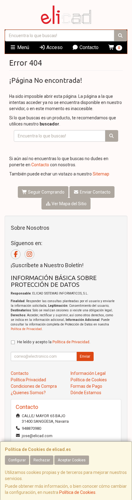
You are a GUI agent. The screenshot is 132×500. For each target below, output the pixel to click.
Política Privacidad (28, 379)
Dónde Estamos (86, 392)
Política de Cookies (77, 492)
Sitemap (101, 173)
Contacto (88, 47)
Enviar (85, 356)
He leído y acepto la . (53, 342)
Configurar (17, 460)
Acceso (54, 47)
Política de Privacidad (26, 329)
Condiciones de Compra (34, 386)
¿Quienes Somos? (28, 392)
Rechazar (41, 460)
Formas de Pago (86, 386)
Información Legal (88, 373)
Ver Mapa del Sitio (69, 203)
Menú (22, 47)
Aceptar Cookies (72, 460)
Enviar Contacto (95, 192)
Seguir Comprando (45, 192)
